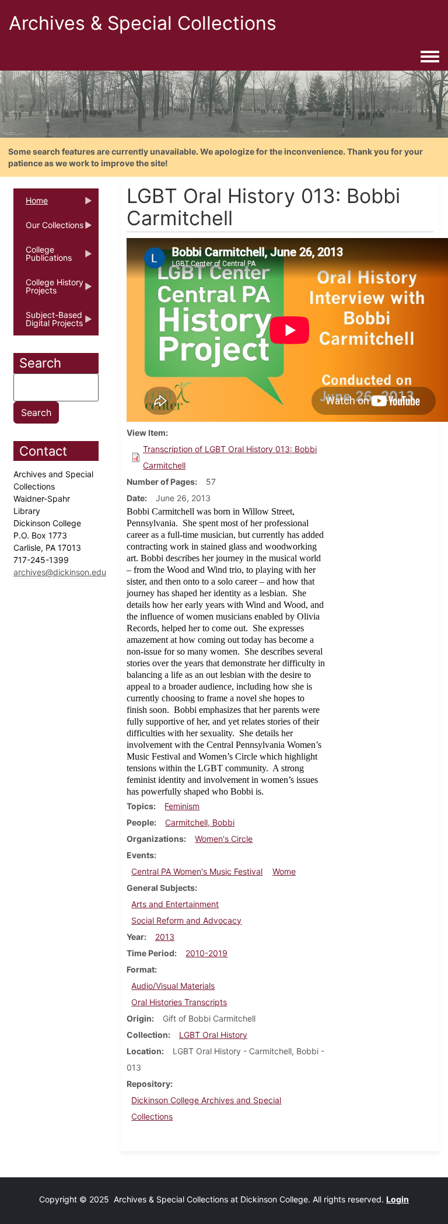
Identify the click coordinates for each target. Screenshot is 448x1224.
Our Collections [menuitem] (48, 228)
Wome (284, 871)
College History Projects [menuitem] (48, 290)
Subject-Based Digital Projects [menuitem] (48, 322)
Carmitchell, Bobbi (200, 822)
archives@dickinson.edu (59, 572)
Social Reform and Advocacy (186, 920)
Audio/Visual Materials (173, 986)
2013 (164, 937)
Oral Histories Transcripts (179, 1002)
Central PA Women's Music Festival (196, 871)
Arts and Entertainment (175, 904)
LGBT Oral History (213, 1035)
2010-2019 (207, 953)
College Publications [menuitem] (42, 257)
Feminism (182, 806)
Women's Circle (224, 839)
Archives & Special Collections (142, 23)
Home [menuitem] (30, 204)
